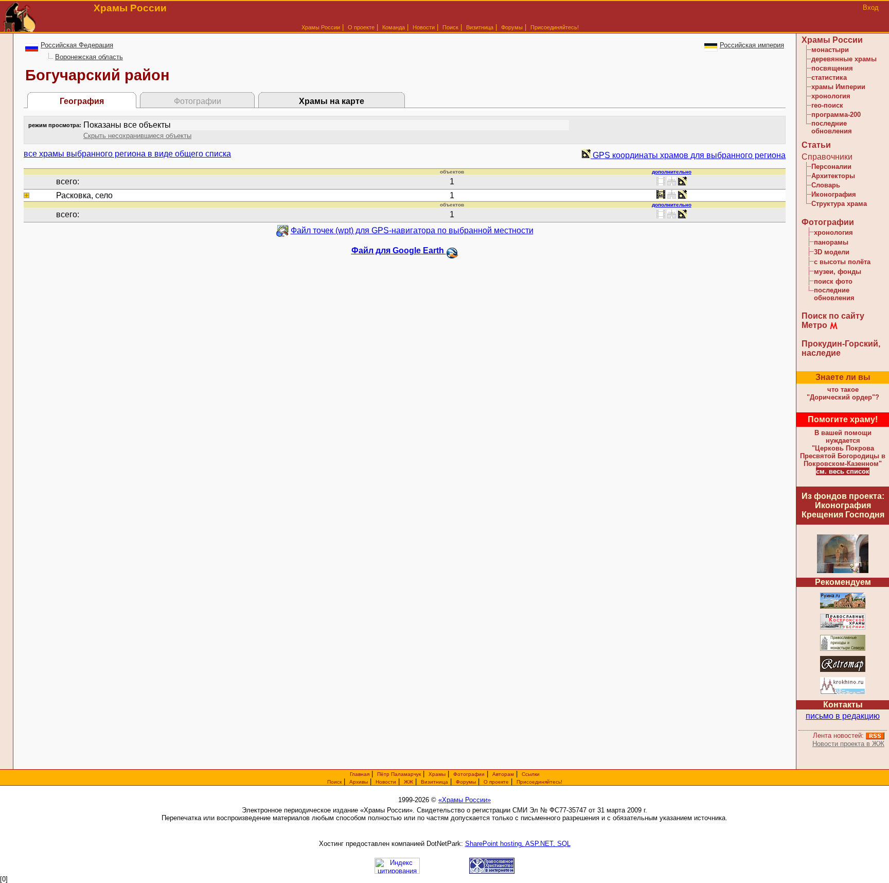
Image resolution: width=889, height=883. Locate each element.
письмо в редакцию (843, 716)
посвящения (832, 68)
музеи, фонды (837, 271)
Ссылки (531, 774)
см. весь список (842, 471)
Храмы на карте (331, 101)
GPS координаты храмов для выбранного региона (688, 155)
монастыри (830, 50)
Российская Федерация (77, 45)
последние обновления (831, 127)
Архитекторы (833, 176)
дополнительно (671, 172)
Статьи (816, 145)
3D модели (831, 252)
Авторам (503, 774)
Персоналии (831, 166)
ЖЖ (408, 782)
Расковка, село (84, 195)
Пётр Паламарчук (399, 774)
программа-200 (836, 114)
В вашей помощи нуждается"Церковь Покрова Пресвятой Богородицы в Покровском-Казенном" (842, 448)
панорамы (831, 242)
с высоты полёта (842, 262)
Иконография (833, 194)
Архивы (358, 782)
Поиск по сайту (833, 315)
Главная (359, 774)
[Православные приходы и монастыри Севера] (842, 649)
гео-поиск (827, 105)
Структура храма (839, 203)
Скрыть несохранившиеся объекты (137, 136)
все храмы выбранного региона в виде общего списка (127, 153)
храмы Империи (838, 87)
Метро (814, 325)
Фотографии (828, 222)
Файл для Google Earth (398, 250)
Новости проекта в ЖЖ (848, 744)
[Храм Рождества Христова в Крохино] (842, 692)
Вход (871, 7)
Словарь (825, 185)
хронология (830, 96)
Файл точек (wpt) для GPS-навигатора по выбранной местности (412, 230)
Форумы (512, 27)
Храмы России (320, 27)
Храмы (437, 774)
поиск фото (833, 281)
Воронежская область (89, 57)
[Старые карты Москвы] (842, 670)
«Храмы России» (464, 800)
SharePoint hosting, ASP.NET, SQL (518, 843)
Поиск (450, 27)
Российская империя (752, 45)
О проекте (496, 782)
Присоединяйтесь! (554, 27)
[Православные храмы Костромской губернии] (842, 628)
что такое (843, 393)
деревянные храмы (844, 59)
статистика (829, 77)
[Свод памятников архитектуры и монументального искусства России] (842, 606)
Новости (424, 27)
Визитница (479, 27)
